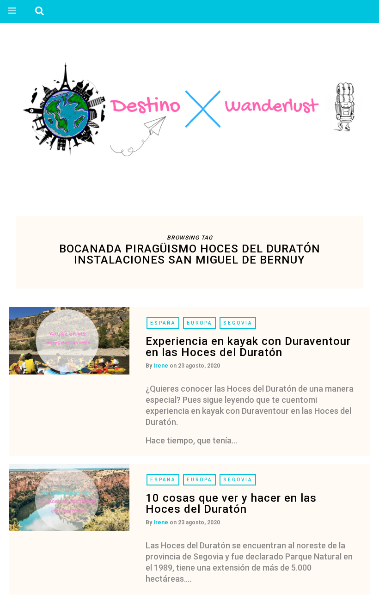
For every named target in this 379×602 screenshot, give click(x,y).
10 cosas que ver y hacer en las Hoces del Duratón (231, 503)
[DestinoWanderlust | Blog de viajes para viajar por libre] (189, 109)
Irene (160, 365)
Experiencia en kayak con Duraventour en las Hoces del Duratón (248, 347)
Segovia (237, 323)
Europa (199, 323)
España (163, 323)
